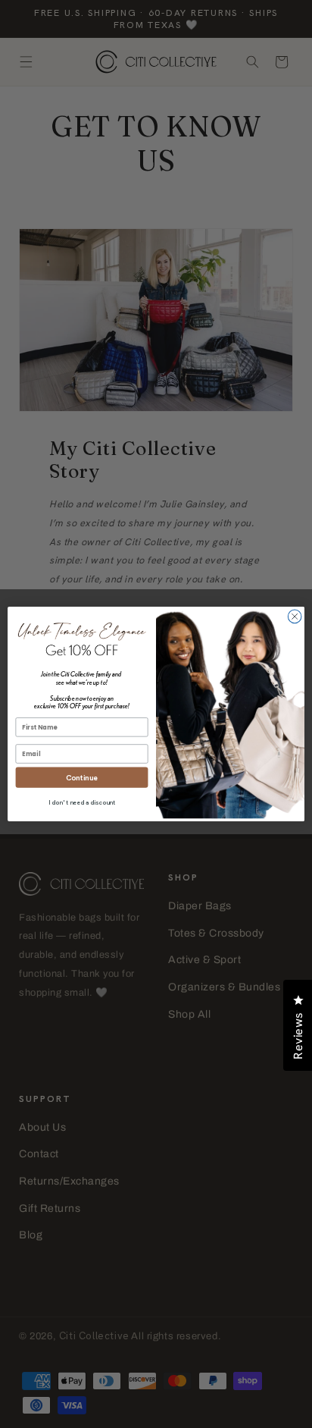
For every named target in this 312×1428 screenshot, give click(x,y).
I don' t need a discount (81, 803)
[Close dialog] (294, 616)
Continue (82, 778)
